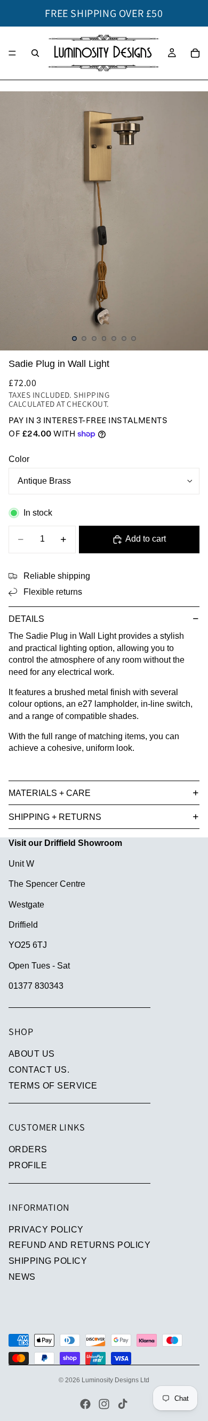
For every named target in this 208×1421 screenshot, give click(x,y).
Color (19, 459)
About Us (32, 1053)
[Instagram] (104, 1404)
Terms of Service (53, 1085)
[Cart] (195, 53)
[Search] (35, 53)
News (22, 1276)
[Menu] (12, 53)
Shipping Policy (48, 1260)
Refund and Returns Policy (79, 1244)
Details (26, 618)
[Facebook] (85, 1404)
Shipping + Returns (55, 816)
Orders (28, 1149)
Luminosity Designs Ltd (115, 1380)
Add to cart (145, 538)
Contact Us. (39, 1069)
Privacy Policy (46, 1229)
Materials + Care (50, 793)
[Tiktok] (122, 1404)
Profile (28, 1165)
